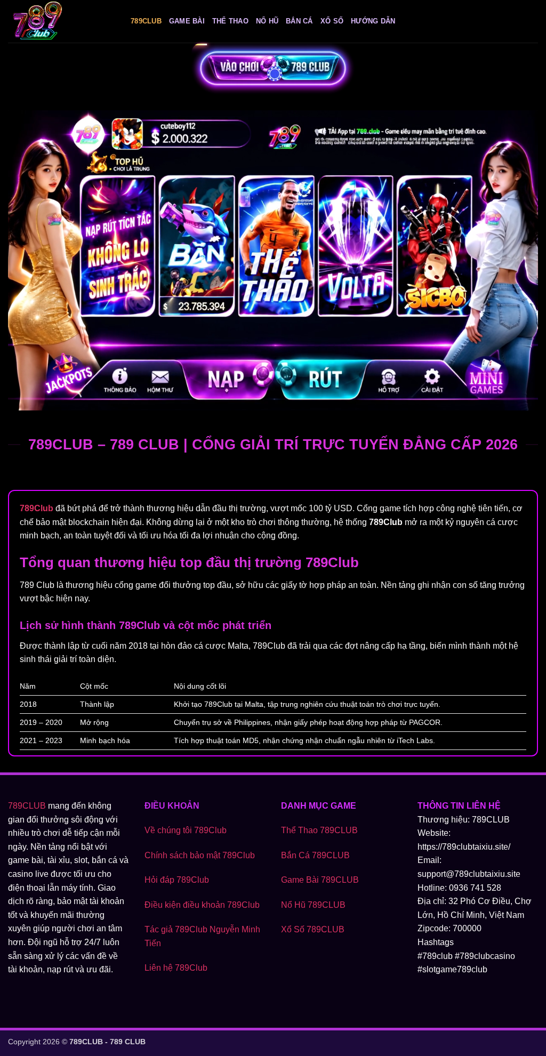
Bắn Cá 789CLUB (315, 855)
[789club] (61, 21)
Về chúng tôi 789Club (185, 830)
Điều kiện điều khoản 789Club (202, 904)
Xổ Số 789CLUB (312, 929)
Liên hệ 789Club (175, 967)
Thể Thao (230, 21)
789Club (146, 21)
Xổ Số (331, 21)
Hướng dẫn (373, 21)
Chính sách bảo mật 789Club (199, 855)
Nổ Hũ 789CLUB (313, 904)
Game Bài (187, 21)
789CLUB (27, 805)
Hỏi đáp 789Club (176, 879)
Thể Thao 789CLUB (319, 830)
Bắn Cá (299, 21)
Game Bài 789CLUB (320, 879)
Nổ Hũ (267, 21)
